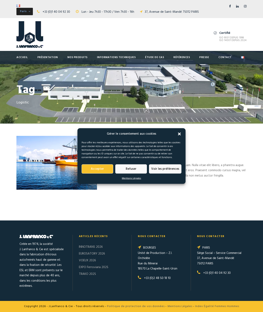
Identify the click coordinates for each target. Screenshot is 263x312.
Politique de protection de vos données (136, 306)
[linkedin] (237, 6)
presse (204, 57)
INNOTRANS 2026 (91, 246)
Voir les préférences (165, 168)
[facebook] (230, 6)
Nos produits (77, 57)
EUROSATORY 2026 (92, 253)
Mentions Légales (131, 178)
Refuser (131, 168)
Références (181, 57)
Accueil (22, 57)
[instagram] (245, 6)
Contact (225, 57)
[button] (179, 134)
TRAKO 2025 (87, 274)
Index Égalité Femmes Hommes (217, 306)
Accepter (97, 168)
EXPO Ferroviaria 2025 (93, 267)
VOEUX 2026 (87, 260)
